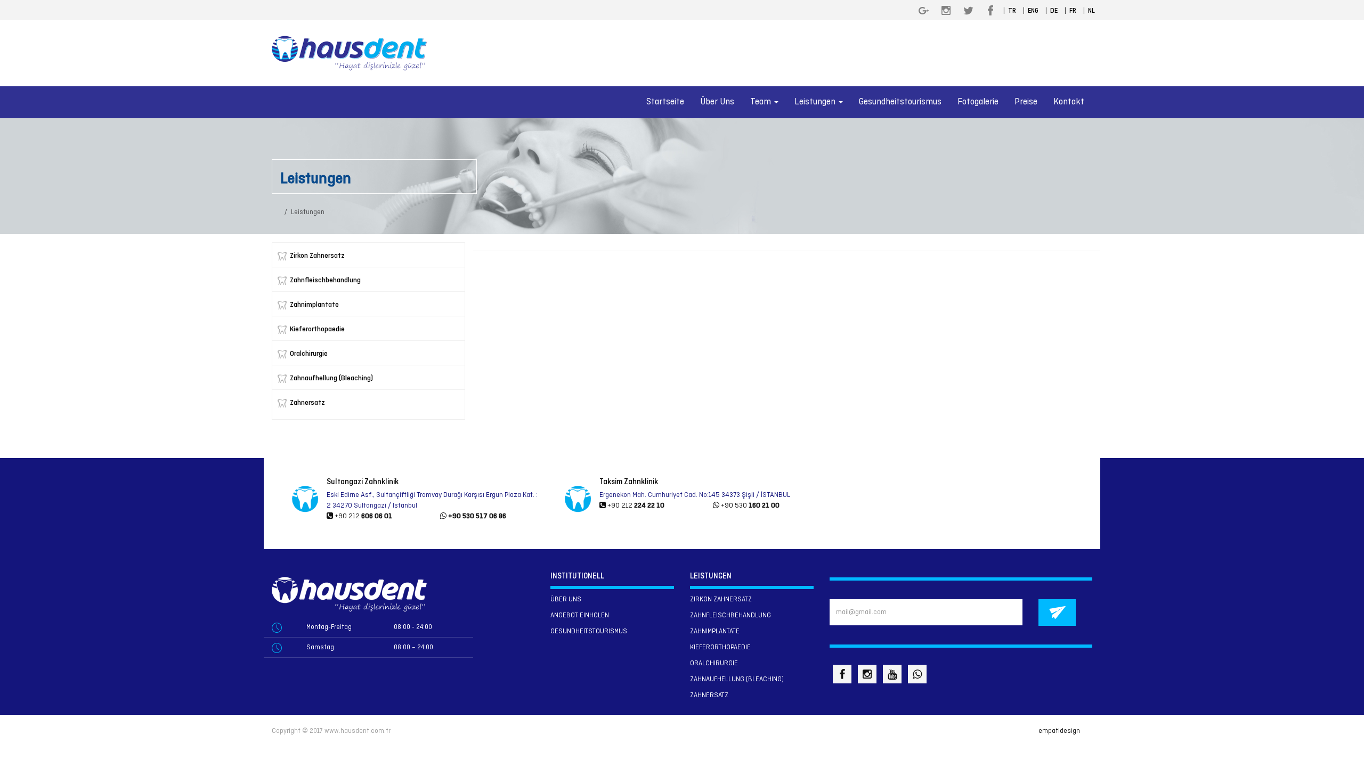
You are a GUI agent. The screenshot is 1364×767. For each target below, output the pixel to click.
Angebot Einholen (579, 615)
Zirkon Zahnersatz (317, 255)
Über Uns (717, 102)
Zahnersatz (307, 402)
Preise (1025, 102)
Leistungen (307, 212)
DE (1054, 11)
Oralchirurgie (309, 353)
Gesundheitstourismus (900, 102)
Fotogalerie (977, 102)
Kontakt (1068, 102)
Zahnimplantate (314, 304)
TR (1012, 11)
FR (1072, 11)
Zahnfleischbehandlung (325, 280)
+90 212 (362, 516)
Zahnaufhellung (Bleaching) (331, 378)
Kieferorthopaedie (317, 329)
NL (1091, 11)
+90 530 (749, 505)
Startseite (665, 102)
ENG (1033, 11)
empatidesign (1059, 731)
